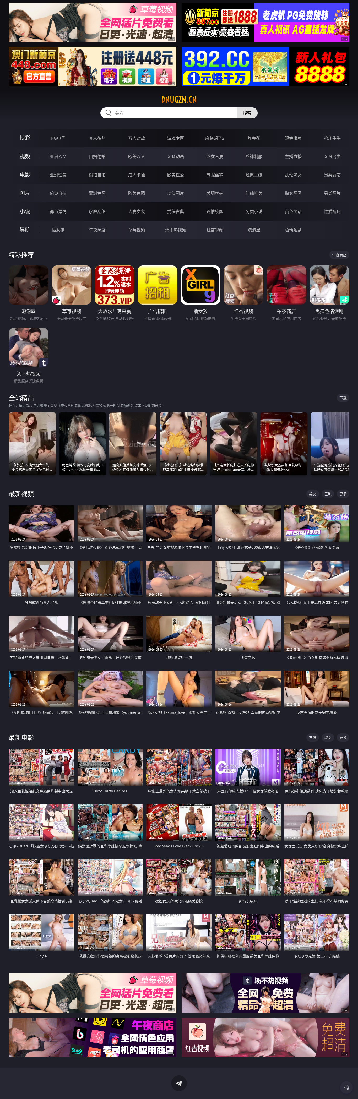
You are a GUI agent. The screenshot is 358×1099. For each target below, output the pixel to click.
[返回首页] (346, 1087)
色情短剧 (293, 230)
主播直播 (293, 156)
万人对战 (136, 138)
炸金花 (254, 138)
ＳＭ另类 (332, 156)
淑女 (328, 737)
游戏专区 (175, 138)
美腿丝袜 (215, 193)
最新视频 (21, 493)
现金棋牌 (293, 138)
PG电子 (58, 138)
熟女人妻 (215, 156)
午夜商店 (97, 230)
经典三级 (254, 175)
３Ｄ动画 (175, 156)
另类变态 (332, 175)
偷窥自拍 (58, 193)
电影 (25, 174)
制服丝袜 (215, 175)
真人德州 (97, 138)
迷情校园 (215, 211)
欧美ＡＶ (136, 156)
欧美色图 (136, 193)
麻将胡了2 (214, 138)
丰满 (312, 737)
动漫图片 (175, 193)
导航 (25, 229)
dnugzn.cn (179, 99)
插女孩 (58, 230)
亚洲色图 (97, 193)
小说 (25, 211)
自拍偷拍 (97, 156)
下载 (343, 397)
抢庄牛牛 (332, 138)
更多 (343, 493)
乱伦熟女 (293, 175)
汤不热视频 (175, 230)
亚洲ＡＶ (58, 156)
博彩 (25, 138)
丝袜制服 (254, 156)
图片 (25, 193)
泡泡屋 (254, 230)
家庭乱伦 (97, 211)
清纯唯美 (254, 193)
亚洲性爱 (58, 175)
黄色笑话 (293, 211)
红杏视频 (215, 230)
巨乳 (328, 493)
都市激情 (58, 211)
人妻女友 (136, 211)
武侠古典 (175, 211)
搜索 (247, 113)
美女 (312, 493)
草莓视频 (136, 230)
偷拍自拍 (97, 175)
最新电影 (21, 737)
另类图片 (332, 193)
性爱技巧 (332, 211)
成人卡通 (136, 175)
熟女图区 (293, 193)
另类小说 (254, 211)
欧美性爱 (175, 175)
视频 (25, 156)
